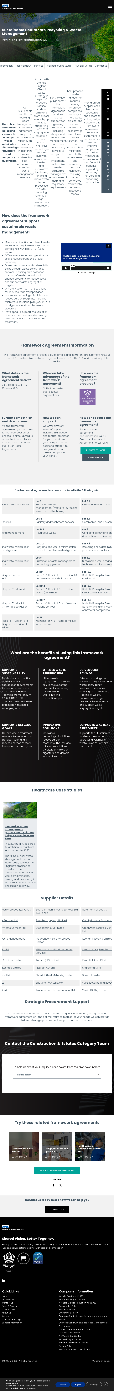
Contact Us (101, 65)
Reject (78, 1384)
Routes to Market (67, 1309)
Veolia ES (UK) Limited (94, 990)
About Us (6, 1312)
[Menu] (110, 6)
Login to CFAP (95, 457)
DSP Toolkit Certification (70, 1336)
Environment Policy (68, 1312)
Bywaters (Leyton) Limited (51, 920)
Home (5, 1296)
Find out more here (81, 1020)
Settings (94, 1384)
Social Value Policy (68, 1306)
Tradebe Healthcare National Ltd (55, 990)
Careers (6, 1316)
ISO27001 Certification (69, 1332)
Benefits (38, 65)
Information (6, 65)
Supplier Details (83, 65)
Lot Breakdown (23, 65)
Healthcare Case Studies (59, 65)
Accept (63, 1384)
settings (32, 1388)
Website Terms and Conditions (74, 1349)
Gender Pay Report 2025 (71, 1296)
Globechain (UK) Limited (50, 928)
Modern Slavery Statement (72, 1299)
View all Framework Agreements (57, 1170)
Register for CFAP (95, 450)
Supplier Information (12, 1322)
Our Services (8, 1299)
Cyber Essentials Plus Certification (75, 1329)
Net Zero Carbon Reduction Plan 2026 (77, 1302)
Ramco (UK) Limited (47, 960)
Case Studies (8, 1309)
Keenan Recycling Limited (97, 938)
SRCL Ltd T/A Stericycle (49, 982)
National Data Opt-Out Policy (73, 1342)
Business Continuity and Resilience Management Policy (83, 1318)
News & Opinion (10, 1306)
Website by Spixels (101, 1361)
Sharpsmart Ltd (91, 967)
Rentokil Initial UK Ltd (94, 960)
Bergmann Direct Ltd (94, 909)
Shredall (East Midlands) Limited (54, 975)
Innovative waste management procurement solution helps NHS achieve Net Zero (19, 832)
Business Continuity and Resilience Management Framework (83, 1324)
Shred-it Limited (91, 975)
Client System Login (11, 1319)
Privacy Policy (65, 1346)
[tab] (53, 1185)
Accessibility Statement (70, 1339)
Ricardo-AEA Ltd (45, 967)
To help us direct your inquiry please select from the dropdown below (56, 1067)
